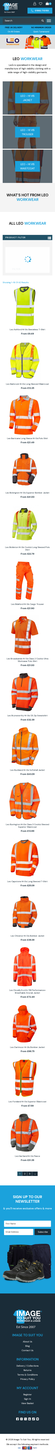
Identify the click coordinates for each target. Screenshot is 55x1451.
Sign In (27, 1398)
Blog (27, 1346)
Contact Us (27, 1350)
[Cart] (48, 4)
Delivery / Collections (27, 1365)
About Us (27, 1341)
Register (27, 1394)
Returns (27, 1370)
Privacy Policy (27, 1379)
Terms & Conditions (27, 1374)
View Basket (27, 1403)
